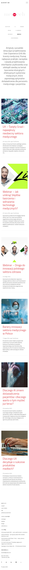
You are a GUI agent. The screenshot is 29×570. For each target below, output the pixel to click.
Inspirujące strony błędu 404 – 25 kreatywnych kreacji (13, 546)
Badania (22, 26)
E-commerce (18, 30)
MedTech (19, 34)
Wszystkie (7, 26)
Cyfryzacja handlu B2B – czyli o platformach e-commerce (14, 532)
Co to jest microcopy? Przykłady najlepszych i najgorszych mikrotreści (11, 543)
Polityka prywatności (6, 512)
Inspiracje (10, 34)
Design (9, 30)
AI (15, 26)
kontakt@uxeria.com (6, 552)
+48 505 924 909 (5, 557)
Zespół (2, 506)
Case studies (4, 508)
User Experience (14, 38)
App (2, 510)
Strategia (3, 519)
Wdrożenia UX (4, 526)
